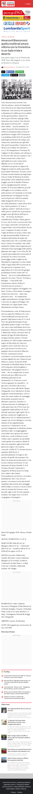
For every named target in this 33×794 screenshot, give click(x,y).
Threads (15, 75)
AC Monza (10, 37)
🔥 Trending (5, 672)
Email (23, 75)
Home (4, 37)
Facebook (11, 71)
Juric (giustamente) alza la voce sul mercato (19, 710)
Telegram (6, 75)
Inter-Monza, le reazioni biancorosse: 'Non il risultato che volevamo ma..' (19, 750)
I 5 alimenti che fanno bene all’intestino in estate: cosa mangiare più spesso (16, 722)
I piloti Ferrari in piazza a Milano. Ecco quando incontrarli (18, 759)
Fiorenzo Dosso (9, 67)
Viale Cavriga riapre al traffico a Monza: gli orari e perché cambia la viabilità (18, 737)
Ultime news (5, 704)
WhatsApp (20, 71)
